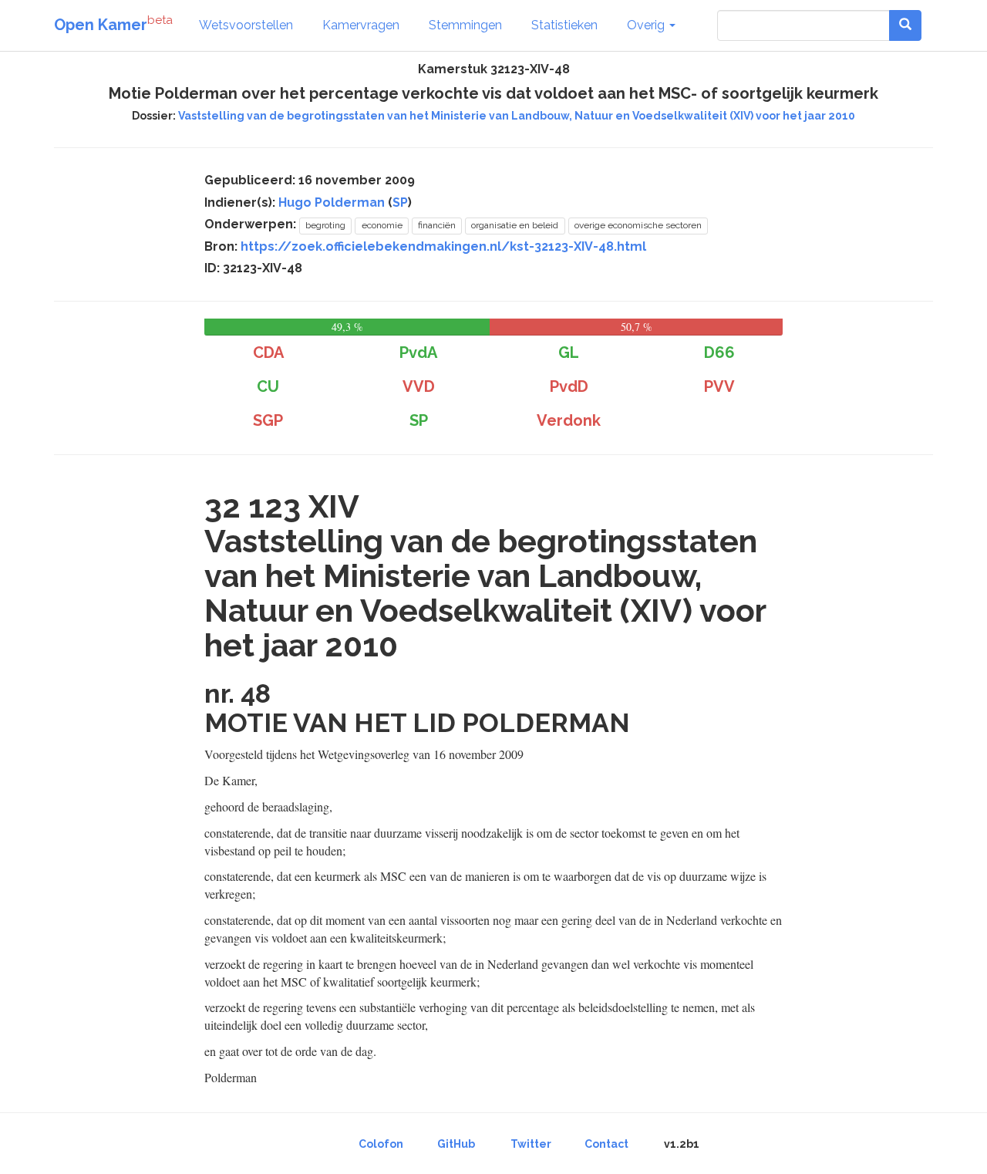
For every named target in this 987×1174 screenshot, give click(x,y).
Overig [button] (647, 25)
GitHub (456, 1144)
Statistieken (564, 25)
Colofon (381, 1144)
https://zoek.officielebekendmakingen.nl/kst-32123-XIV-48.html (443, 246)
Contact (606, 1144)
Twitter (530, 1144)
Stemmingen (465, 25)
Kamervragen (360, 25)
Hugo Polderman (331, 202)
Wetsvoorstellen (246, 25)
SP (400, 202)
